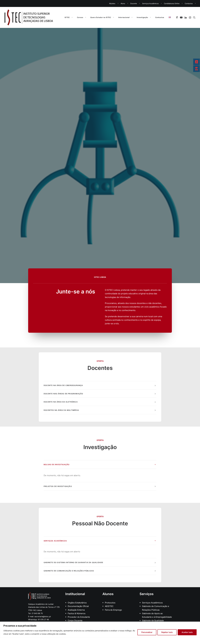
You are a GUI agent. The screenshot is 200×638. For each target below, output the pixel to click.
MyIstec (112, 3)
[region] (100, 630)
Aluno (123, 3)
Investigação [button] (142, 17)
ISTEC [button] (67, 17)
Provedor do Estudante (79, 617)
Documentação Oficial (78, 606)
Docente (133, 3)
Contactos (189, 3)
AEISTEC (109, 606)
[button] (177, 17)
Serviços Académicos (150, 3)
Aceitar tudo (187, 632)
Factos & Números (76, 613)
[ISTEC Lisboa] (39, 596)
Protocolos (110, 602)
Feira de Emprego (113, 610)
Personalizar (146, 632)
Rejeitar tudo (167, 632)
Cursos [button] (80, 17)
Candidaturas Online (171, 3)
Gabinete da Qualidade (153, 620)
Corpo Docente (75, 620)
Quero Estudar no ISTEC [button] (100, 17)
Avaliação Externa (76, 610)
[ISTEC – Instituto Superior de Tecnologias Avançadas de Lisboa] (28, 17)
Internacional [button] (124, 17)
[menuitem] (114, 3)
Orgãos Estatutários (77, 602)
